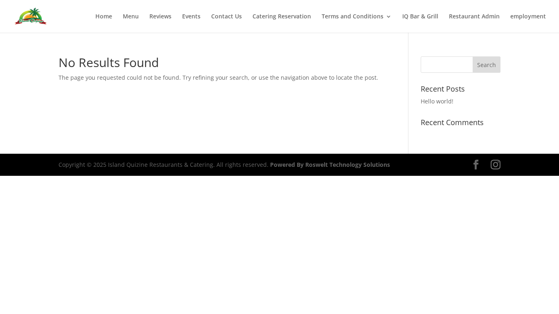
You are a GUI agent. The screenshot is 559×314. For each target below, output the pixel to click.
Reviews (160, 16)
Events (191, 16)
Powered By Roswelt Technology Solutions (330, 164)
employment (528, 16)
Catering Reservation (281, 16)
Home (103, 16)
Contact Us (226, 16)
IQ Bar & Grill (420, 16)
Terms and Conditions (352, 16)
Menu (131, 16)
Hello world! (437, 101)
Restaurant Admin (474, 16)
